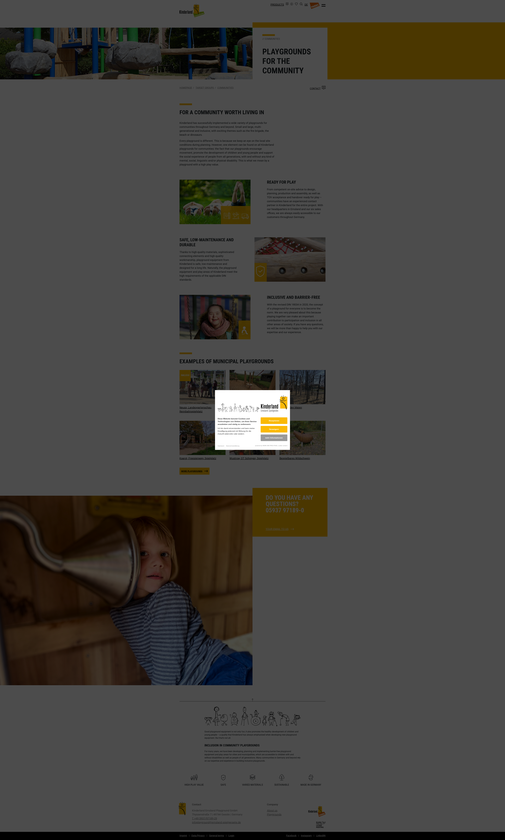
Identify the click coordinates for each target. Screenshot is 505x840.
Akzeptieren (274, 421)
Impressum (221, 446)
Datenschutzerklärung (232, 446)
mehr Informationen (274, 438)
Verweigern (274, 429)
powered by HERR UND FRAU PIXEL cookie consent (271, 445)
